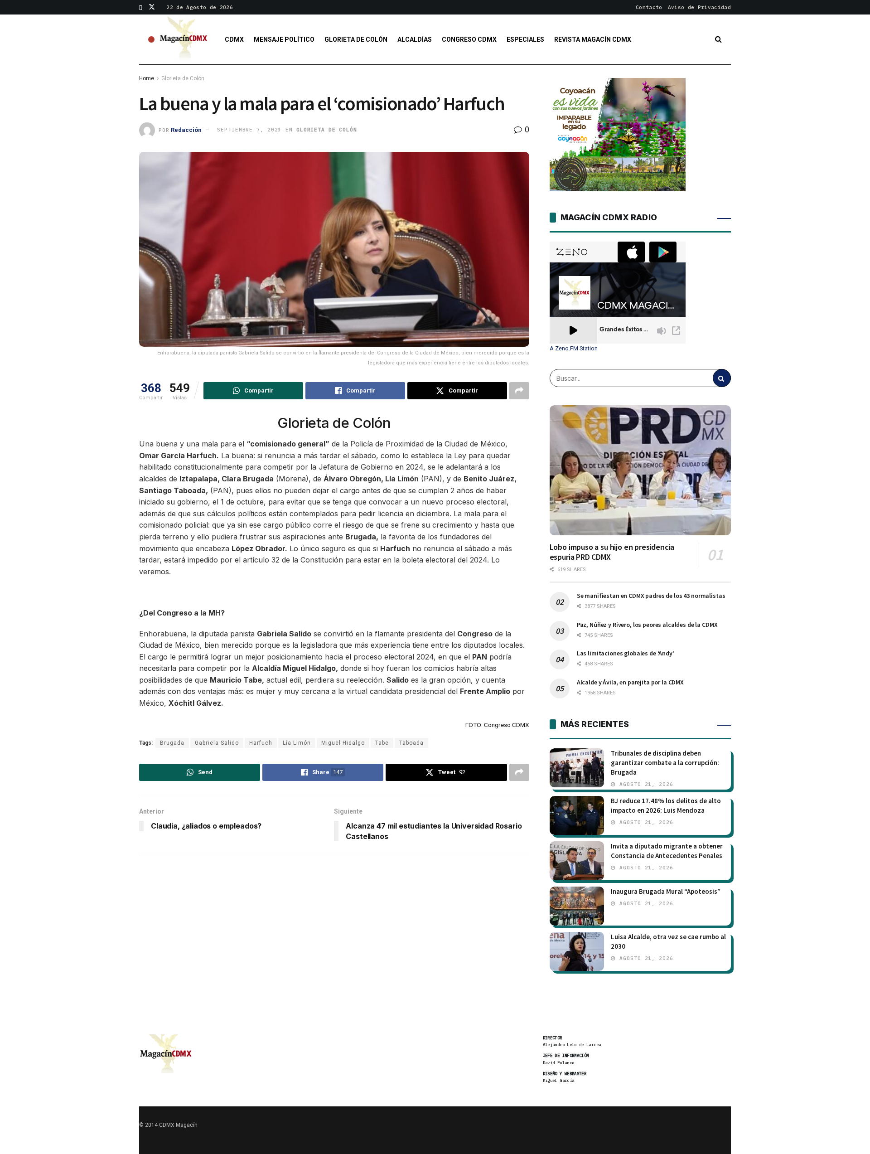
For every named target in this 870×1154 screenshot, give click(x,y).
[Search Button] (718, 39)
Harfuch (260, 743)
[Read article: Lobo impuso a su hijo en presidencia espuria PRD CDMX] (640, 470)
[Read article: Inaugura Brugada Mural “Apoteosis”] (577, 906)
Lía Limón (297, 743)
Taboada (411, 743)
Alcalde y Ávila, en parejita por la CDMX (630, 682)
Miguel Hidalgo (343, 743)
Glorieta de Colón (355, 39)
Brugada (172, 743)
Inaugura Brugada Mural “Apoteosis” (665, 891)
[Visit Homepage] (184, 39)
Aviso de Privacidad (699, 7)
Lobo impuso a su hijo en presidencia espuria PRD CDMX (612, 552)
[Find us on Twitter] (152, 7)
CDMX (234, 39)
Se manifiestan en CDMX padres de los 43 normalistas (651, 596)
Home (146, 78)
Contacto (649, 7)
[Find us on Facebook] (140, 7)
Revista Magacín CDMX (592, 39)
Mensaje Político (284, 39)
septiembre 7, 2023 (249, 129)
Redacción (186, 129)
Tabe (382, 743)
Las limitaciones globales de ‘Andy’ (625, 653)
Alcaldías (414, 39)
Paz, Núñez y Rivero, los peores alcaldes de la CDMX (647, 625)
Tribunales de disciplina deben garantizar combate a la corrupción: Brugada (665, 762)
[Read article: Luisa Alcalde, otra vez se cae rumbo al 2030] (577, 951)
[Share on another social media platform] (519, 390)
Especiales (525, 39)
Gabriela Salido (217, 743)
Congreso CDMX (469, 39)
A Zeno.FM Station (574, 348)
